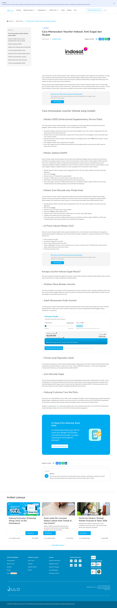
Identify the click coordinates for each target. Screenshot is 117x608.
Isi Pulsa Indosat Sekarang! (60, 446)
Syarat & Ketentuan (54, 560)
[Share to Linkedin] (108, 39)
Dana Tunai (31, 560)
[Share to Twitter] (103, 39)
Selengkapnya (30, 533)
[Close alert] (114, 3)
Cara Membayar (53, 570)
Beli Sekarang (57, 101)
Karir (75, 10)
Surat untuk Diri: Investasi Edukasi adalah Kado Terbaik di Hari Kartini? (57, 521)
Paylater (30, 564)
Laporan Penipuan (54, 567)
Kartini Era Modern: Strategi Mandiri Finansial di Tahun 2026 (93, 519)
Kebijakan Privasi (54, 564)
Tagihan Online (32, 567)
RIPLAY (30, 570)
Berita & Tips (53, 10)
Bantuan (69, 10)
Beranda (18, 10)
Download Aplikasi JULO (94, 10)
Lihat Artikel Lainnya (58, 545)
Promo (63, 10)
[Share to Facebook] (100, 39)
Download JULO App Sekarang (54, 348)
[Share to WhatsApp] (106, 39)
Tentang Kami (41, 10)
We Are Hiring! (13, 573)
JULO (58, 406)
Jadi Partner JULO (54, 573)
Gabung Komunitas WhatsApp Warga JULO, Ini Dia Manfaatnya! (22, 521)
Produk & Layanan (28, 10)
